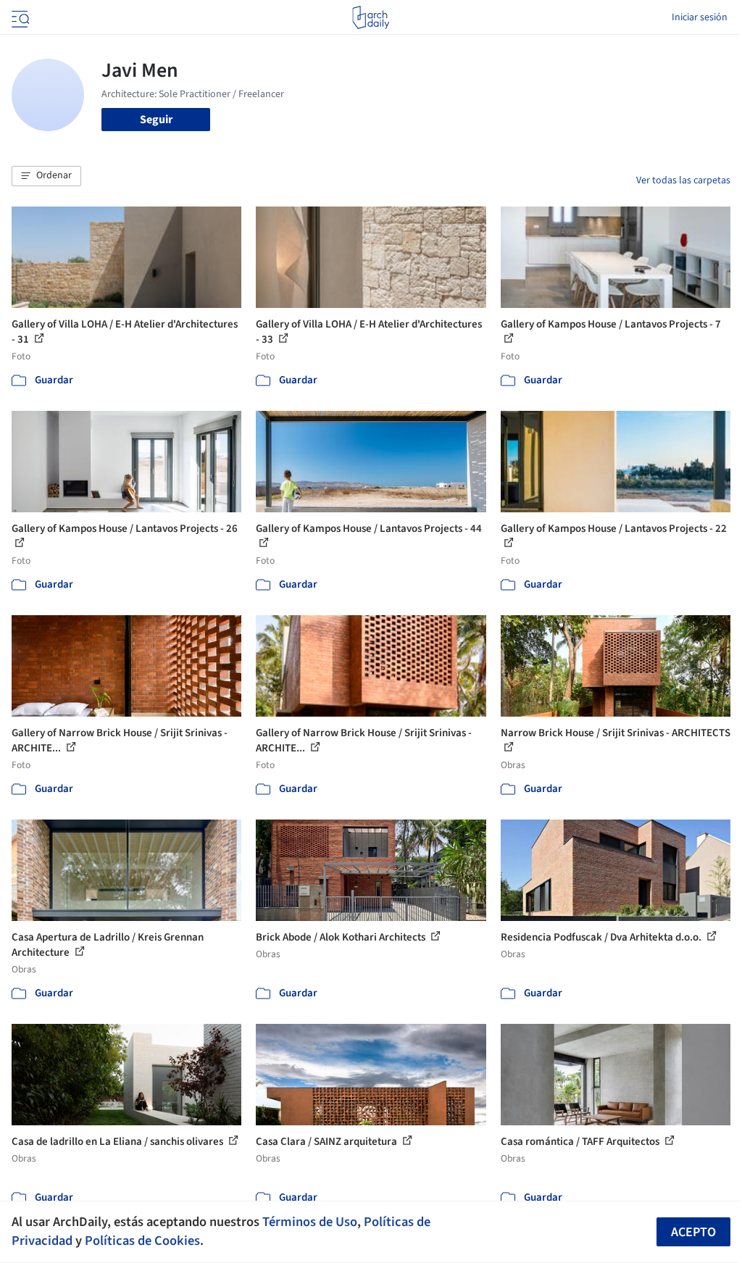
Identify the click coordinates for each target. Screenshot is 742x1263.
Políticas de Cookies (142, 1240)
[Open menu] (19, 17)
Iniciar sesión (700, 17)
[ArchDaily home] (370, 17)
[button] (46, 176)
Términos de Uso (309, 1221)
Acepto (693, 1232)
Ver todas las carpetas (683, 180)
